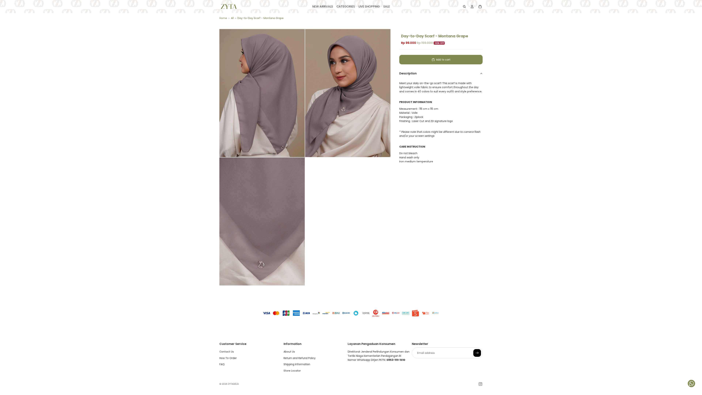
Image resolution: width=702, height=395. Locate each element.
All (232, 18)
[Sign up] (477, 353)
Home (223, 18)
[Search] (464, 7)
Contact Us (226, 351)
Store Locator (292, 371)
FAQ (221, 364)
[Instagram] (480, 384)
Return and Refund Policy (300, 358)
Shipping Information (297, 364)
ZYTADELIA (233, 383)
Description (408, 73)
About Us (289, 351)
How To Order (228, 358)
